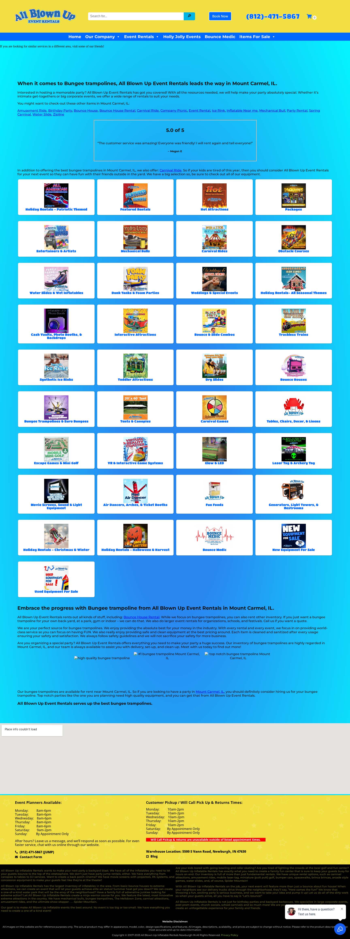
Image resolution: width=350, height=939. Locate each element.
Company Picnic (173, 110)
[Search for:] (136, 16)
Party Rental (297, 110)
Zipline (58, 114)
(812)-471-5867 (272, 16)
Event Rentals (139, 36)
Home (74, 36)
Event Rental (199, 110)
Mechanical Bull (272, 110)
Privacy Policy (229, 935)
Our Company (100, 36)
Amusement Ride (32, 110)
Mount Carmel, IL (210, 692)
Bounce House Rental (117, 110)
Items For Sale (254, 36)
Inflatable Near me (242, 110)
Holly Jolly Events (182, 36)
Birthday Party (60, 110)
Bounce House (86, 110)
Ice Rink (218, 110)
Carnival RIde (148, 110)
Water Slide (41, 114)
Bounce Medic (220, 36)
